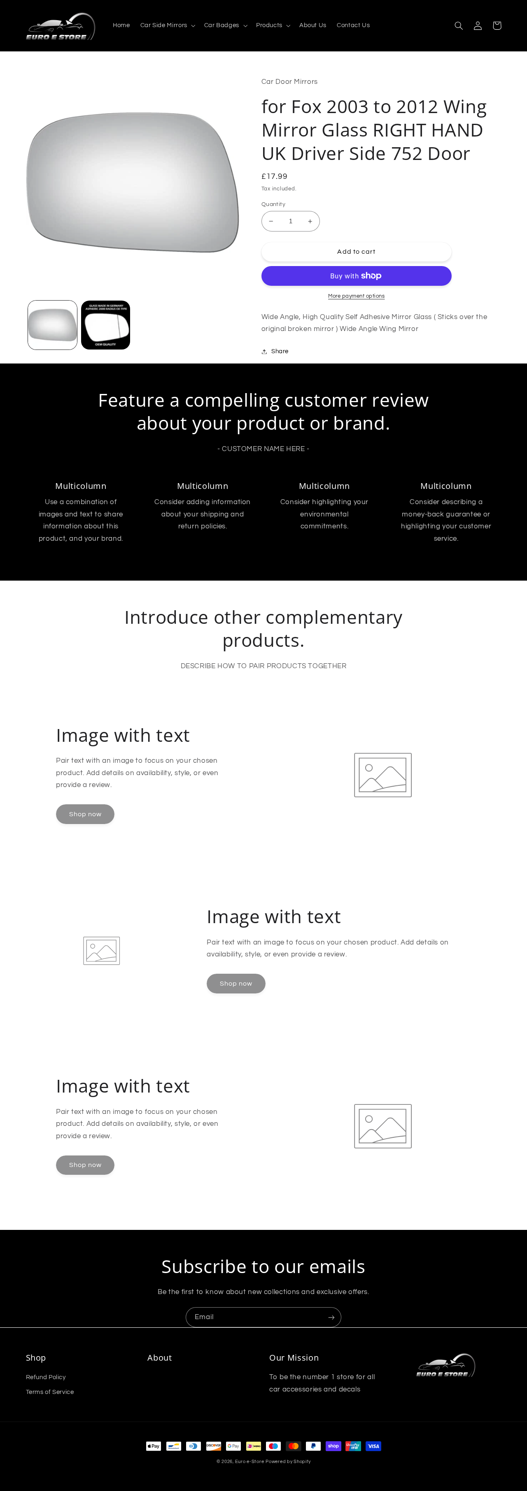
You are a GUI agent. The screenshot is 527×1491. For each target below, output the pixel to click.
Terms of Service (50, 1392)
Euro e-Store (249, 1461)
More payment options (356, 296)
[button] (167, 26)
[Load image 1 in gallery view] (52, 325)
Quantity (273, 204)
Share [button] (280, 351)
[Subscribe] (331, 1317)
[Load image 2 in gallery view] (105, 325)
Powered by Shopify (288, 1461)
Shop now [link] (85, 814)
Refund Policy (46, 1377)
